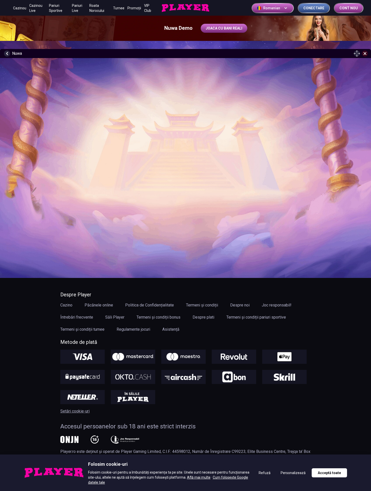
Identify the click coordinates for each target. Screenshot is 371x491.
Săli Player (114, 317)
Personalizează (293, 473)
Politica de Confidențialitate (149, 305)
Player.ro (68, 451)
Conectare (313, 8)
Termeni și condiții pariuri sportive (256, 317)
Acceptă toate (329, 473)
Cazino (66, 305)
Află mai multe (198, 477)
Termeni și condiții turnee (82, 329)
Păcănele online (99, 305)
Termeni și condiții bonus (158, 317)
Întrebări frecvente (76, 317)
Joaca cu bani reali (224, 28)
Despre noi (240, 305)
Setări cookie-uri (75, 411)
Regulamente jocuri (133, 329)
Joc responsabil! (277, 305)
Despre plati (203, 317)
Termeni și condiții (202, 305)
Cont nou (348, 8)
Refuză (265, 473)
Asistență (170, 329)
